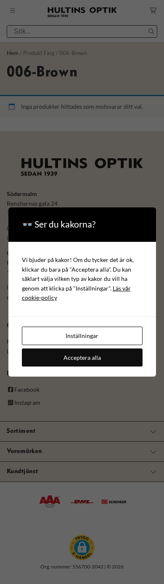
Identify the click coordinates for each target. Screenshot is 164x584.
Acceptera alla (82, 357)
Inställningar (82, 335)
